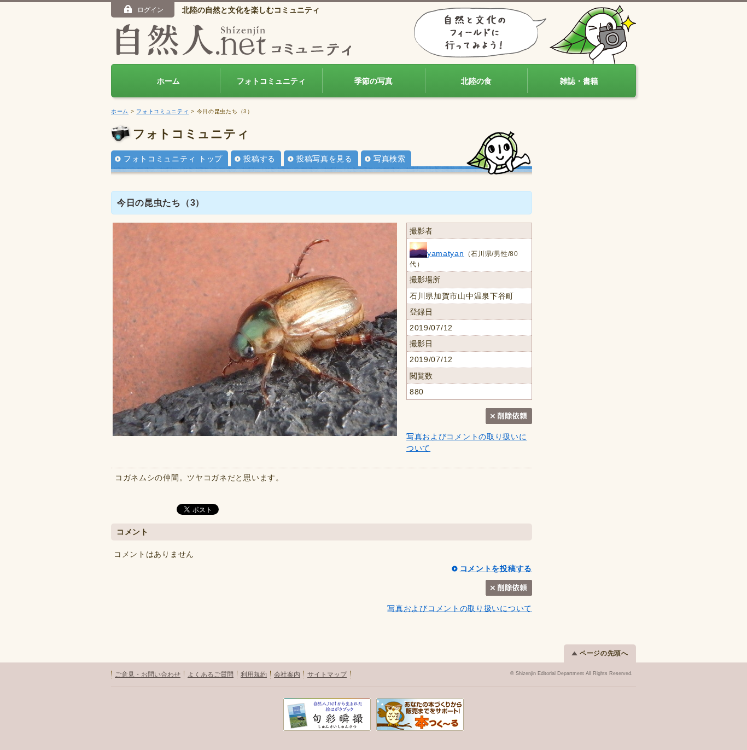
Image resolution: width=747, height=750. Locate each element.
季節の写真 (373, 81)
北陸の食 (476, 81)
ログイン (150, 10)
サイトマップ (327, 674)
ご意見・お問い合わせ (147, 674)
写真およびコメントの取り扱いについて (459, 608)
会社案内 (287, 674)
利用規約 (254, 674)
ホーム (168, 81)
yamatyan (445, 253)
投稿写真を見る (324, 158)
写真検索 (390, 158)
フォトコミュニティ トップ (173, 158)
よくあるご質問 (211, 674)
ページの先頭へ (604, 653)
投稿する (259, 158)
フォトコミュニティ (271, 81)
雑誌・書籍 (579, 81)
